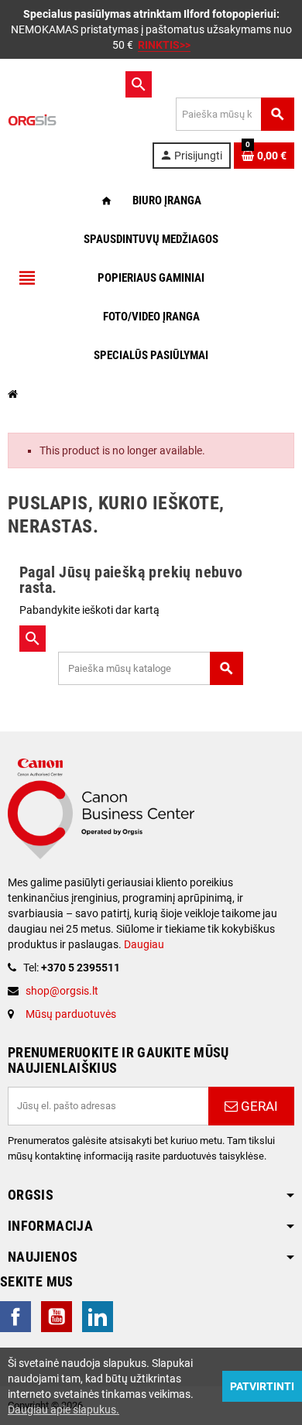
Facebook (15, 1316)
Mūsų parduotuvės (71, 1014)
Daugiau (143, 944)
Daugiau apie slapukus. (63, 1409)
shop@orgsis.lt (62, 991)
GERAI (258, 1106)
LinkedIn (97, 1316)
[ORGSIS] (65, 119)
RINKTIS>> (164, 45)
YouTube (56, 1316)
